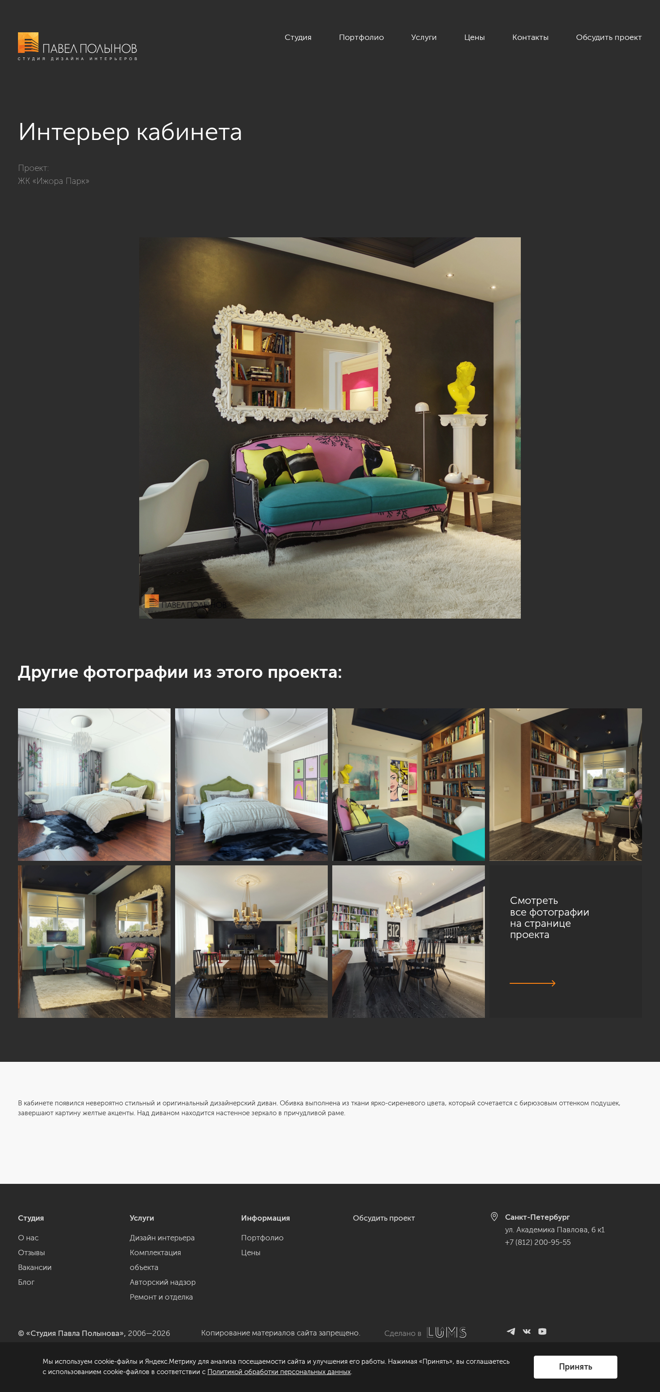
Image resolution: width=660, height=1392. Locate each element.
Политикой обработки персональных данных (279, 1372)
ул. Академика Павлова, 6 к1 (555, 1229)
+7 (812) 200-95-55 (538, 1242)
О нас (28, 1237)
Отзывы (31, 1252)
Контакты (530, 37)
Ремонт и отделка (161, 1296)
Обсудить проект (609, 37)
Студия (298, 37)
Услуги (424, 37)
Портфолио (361, 37)
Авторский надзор (163, 1282)
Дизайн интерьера (162, 1237)
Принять (575, 1367)
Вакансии (35, 1267)
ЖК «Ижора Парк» (53, 181)
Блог (26, 1282)
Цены (474, 37)
